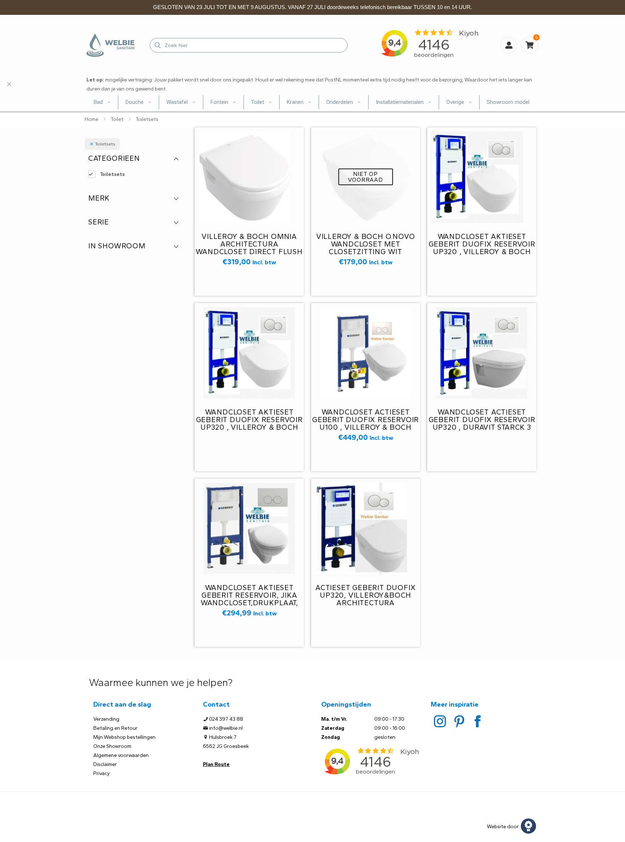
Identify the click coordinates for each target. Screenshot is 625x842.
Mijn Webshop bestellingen (124, 737)
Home (91, 119)
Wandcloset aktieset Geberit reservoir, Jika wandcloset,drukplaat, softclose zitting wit (249, 599)
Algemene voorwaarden (121, 755)
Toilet (117, 119)
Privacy (101, 773)
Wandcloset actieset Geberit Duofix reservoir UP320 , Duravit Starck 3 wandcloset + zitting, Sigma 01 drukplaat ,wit (482, 427)
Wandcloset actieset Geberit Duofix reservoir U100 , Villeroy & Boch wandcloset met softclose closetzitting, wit (365, 431)
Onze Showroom (112, 746)
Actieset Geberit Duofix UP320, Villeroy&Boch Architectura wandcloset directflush (365, 599)
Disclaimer (105, 764)
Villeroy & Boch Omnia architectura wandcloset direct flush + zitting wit (249, 248)
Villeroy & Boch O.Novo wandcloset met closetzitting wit (365, 244)
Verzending (106, 719)
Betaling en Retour (115, 728)
